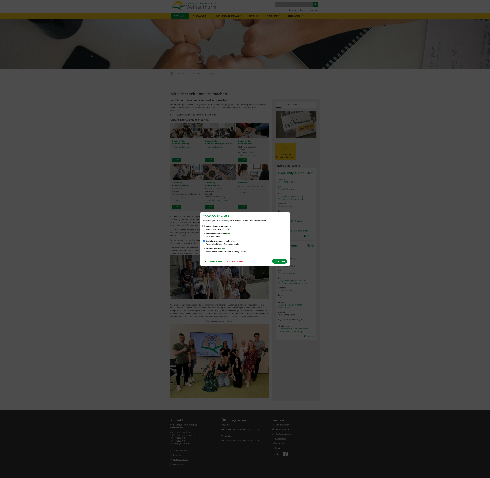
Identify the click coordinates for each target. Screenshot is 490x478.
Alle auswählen (213, 261)
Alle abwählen (235, 261)
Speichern (279, 261)
